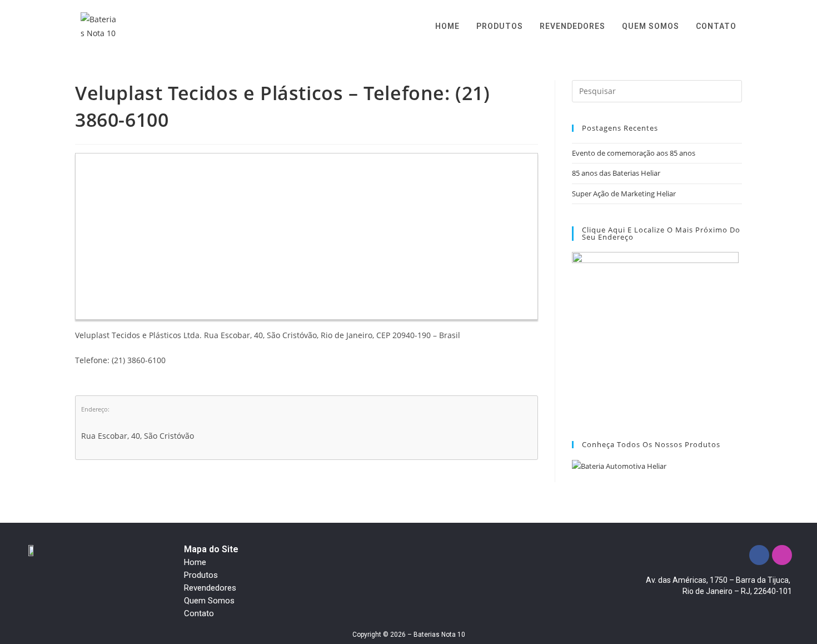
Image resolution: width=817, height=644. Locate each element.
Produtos (201, 575)
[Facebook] (759, 555)
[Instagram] (782, 555)
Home (195, 562)
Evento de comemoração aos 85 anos (633, 153)
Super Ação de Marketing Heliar (624, 194)
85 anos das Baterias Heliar (616, 173)
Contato (199, 613)
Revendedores (210, 588)
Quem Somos (209, 601)
